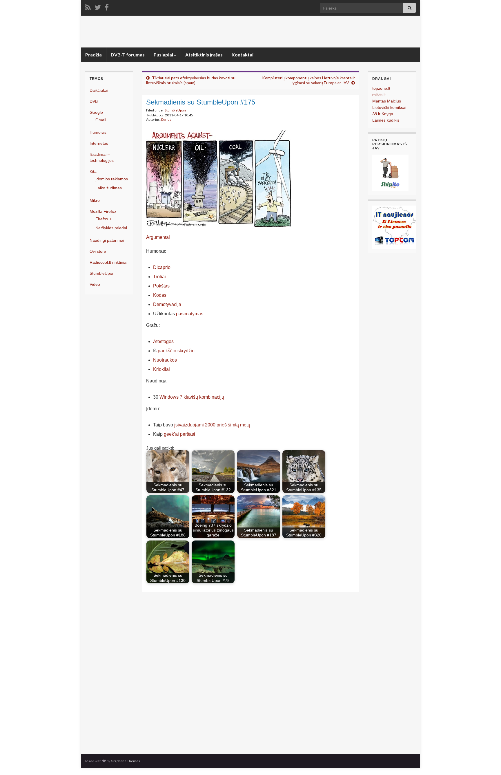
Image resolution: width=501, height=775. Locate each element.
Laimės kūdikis (385, 120)
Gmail (100, 120)
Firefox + (103, 219)
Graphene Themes (125, 761)
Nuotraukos (165, 360)
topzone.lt (381, 88)
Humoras (98, 132)
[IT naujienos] (394, 226)
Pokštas (161, 285)
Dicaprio (161, 267)
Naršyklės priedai (111, 228)
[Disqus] (250, 671)
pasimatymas (189, 313)
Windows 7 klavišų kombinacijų (191, 397)
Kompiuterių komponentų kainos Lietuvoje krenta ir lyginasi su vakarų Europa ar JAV (308, 80)
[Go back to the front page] (250, 31)
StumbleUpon (175, 110)
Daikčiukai (99, 90)
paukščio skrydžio (176, 350)
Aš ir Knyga (382, 113)
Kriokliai (161, 369)
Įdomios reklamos (111, 179)
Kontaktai (242, 54)
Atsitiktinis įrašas (204, 54)
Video (95, 284)
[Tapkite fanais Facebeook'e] (107, 6)
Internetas (99, 143)
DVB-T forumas (128, 54)
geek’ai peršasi (179, 434)
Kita (93, 171)
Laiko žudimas (108, 188)
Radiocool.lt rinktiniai (108, 262)
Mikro (95, 200)
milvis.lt (379, 94)
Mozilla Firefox (103, 211)
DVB (94, 101)
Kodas (159, 295)
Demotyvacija (167, 304)
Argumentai (158, 237)
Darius (166, 119)
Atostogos (163, 341)
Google (96, 112)
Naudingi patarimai (107, 240)
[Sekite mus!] (98, 6)
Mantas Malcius (386, 101)
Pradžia (93, 54)
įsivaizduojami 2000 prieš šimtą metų (212, 424)
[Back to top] (488, 762)
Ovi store (98, 251)
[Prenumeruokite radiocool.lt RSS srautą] (88, 6)
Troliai (159, 276)
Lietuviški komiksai (389, 107)
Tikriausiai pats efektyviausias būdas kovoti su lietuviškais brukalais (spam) (190, 80)
